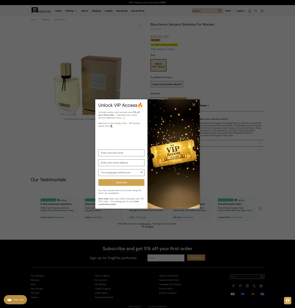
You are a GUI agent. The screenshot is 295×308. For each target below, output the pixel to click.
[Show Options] (141, 172)
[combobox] (120, 172)
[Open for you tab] (287, 300)
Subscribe (121, 182)
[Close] (194, 104)
